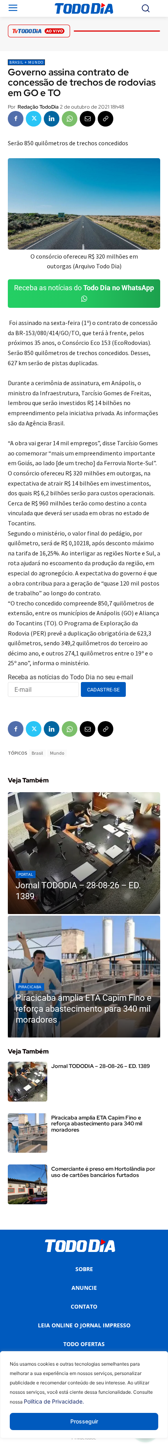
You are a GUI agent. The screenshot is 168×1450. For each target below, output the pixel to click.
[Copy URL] (105, 119)
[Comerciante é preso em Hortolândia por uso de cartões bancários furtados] (27, 1184)
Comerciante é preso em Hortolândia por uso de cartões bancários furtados (103, 1171)
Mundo (57, 753)
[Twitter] (33, 119)
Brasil (37, 753)
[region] (84, 1400)
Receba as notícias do (84, 288)
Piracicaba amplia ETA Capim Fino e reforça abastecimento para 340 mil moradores (96, 1123)
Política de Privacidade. (54, 1401)
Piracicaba (29, 987)
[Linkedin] (51, 119)
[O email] (87, 119)
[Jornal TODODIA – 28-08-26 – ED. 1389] (84, 853)
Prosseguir (84, 1421)
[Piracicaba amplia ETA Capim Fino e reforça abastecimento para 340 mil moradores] (84, 977)
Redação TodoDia (38, 107)
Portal (25, 874)
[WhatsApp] (69, 119)
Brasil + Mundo (26, 62)
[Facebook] (15, 119)
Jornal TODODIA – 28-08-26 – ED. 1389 (100, 1066)
